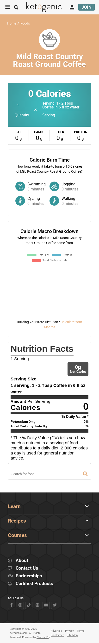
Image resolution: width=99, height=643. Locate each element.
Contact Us (27, 568)
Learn (14, 506)
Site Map (72, 635)
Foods (25, 23)
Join (86, 7)
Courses (17, 535)
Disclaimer (57, 635)
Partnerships (29, 576)
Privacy (69, 630)
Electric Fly (43, 637)
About (22, 560)
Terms (81, 630)
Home (11, 23)
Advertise (56, 630)
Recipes (17, 521)
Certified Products (34, 583)
